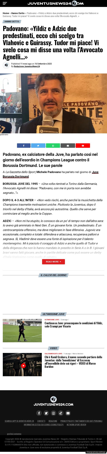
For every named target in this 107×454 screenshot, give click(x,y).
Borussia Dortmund (16, 176)
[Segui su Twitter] (46, 413)
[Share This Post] (53, 145)
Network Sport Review (76, 424)
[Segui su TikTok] (61, 413)
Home (6, 13)
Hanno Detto (18, 13)
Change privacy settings (96, 452)
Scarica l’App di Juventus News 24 (19, 420)
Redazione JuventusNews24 (27, 66)
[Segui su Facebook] (39, 413)
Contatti (41, 420)
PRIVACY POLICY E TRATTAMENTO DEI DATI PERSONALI (81, 420)
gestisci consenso (14, 433)
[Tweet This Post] (38, 145)
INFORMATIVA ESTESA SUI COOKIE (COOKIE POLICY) (43, 424)
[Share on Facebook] (24, 145)
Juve (95, 172)
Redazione (53, 420)
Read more (52, 261)
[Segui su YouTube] (68, 413)
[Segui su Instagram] (53, 413)
